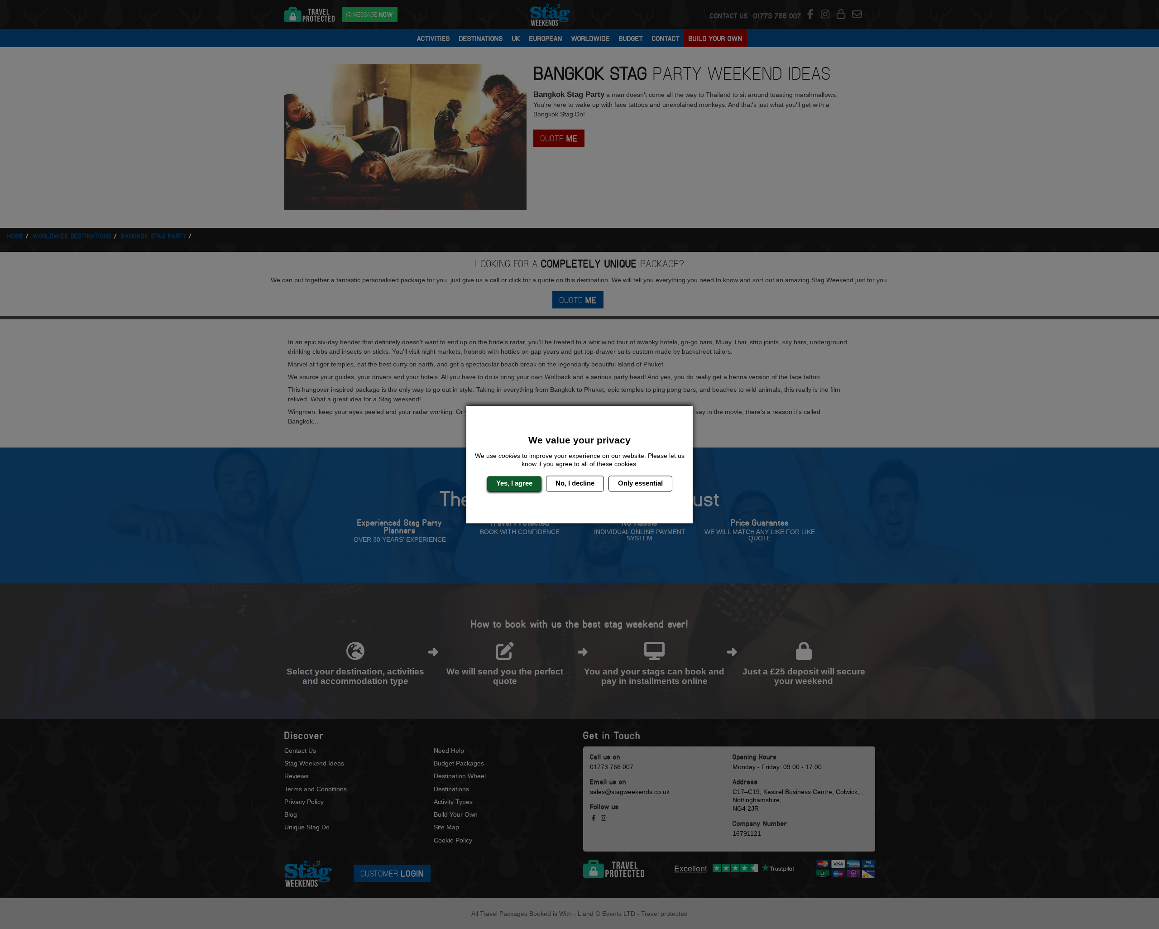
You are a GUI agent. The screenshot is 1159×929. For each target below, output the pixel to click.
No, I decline (575, 483)
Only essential (640, 483)
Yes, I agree (514, 483)
